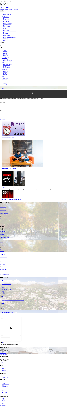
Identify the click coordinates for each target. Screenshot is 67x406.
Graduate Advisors (5, 33)
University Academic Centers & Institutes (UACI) (9, 37)
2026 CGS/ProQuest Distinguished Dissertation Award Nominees (12, 199)
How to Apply (5, 13)
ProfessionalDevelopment (2, 245)
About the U (3, 400)
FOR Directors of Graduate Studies (4, 274)
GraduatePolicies (1, 249)
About (2, 39)
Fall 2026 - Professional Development (8, 187)
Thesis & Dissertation (6, 57)
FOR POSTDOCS (2, 264)
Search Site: (1, 1)
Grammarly (4, 28)
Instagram (3, 315)
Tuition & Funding (5, 52)
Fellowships (3, 383)
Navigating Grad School (5, 16)
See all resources (2, 251)
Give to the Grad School (3, 353)
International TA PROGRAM (5, 384)
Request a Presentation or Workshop (7, 64)
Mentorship (4, 66)
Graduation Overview (6, 19)
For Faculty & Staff (4, 69)
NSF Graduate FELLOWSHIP (5, 377)
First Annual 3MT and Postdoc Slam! (8, 137)
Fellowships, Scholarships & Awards (7, 60)
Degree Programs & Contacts (7, 14)
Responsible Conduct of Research (4, 213)
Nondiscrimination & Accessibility (6, 397)
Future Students (4, 50)
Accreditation (5, 75)
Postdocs (3, 76)
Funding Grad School (4, 20)
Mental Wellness (2, 231)
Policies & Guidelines (6, 18)
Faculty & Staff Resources (6, 35)
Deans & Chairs (5, 34)
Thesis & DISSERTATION (5, 382)
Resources (3, 62)
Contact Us (4, 40)
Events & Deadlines (4, 83)
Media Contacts (4, 401)
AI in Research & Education (6, 26)
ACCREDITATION (5, 38)
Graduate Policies (4, 370)
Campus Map (3, 393)
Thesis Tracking (4, 376)
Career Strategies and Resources (7, 67)
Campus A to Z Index (4, 392)
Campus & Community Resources (4, 237)
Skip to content (2, 0)
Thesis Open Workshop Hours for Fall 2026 (9, 168)
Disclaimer (3, 398)
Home (2, 49)
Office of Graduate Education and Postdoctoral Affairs (9, 9)
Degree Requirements (6, 55)
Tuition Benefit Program (6, 59)
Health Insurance (2, 234)
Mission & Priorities (5, 78)
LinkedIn (3, 342)
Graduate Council (5, 36)
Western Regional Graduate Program (7, 24)
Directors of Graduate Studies (7, 32)
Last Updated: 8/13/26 (3, 405)
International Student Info (6, 27)
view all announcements (3, 119)
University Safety (4, 391)
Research (3, 390)
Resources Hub (5, 25)
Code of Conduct (2, 254)
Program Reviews (5, 74)
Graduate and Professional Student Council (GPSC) (9, 31)
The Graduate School (4, 7)
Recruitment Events (5, 71)
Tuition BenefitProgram (2, 218)
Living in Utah (5, 53)
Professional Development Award (7, 23)
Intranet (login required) (5, 79)
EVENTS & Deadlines (6, 30)
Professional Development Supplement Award (6, 224)
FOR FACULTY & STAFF (3, 269)
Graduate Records (4, 385)
